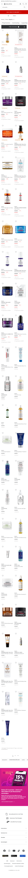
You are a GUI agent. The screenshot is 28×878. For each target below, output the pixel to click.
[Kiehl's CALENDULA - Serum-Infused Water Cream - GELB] (7, 164)
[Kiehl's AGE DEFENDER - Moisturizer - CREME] (20, 101)
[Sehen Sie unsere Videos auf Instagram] (9, 850)
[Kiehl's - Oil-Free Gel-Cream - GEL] (20, 228)
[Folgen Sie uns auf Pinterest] (23, 850)
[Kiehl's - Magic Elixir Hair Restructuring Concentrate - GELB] (20, 526)
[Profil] (20, 4)
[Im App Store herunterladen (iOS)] (14, 856)
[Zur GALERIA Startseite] (8, 4)
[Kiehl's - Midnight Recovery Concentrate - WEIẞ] (20, 322)
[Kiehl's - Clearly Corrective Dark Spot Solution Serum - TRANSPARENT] (20, 497)
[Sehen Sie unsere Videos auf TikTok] (18, 850)
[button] (9, 1)
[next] (18, 756)
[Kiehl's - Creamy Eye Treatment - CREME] (7, 440)
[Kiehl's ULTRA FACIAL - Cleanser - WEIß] (20, 468)
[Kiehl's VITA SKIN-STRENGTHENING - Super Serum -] (20, 196)
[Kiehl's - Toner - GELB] (7, 37)
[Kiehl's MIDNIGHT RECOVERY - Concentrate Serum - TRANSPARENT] (7, 69)
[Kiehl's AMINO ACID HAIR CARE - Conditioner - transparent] (7, 554)
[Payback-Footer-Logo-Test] (23, 856)
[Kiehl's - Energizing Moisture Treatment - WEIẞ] (20, 440)
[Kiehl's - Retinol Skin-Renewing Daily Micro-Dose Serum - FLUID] (7, 259)
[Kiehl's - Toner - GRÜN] (7, 412)
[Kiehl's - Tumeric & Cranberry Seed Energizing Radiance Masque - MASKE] (7, 133)
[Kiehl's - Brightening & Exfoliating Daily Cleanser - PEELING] (20, 670)
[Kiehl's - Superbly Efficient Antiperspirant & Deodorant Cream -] (20, 699)
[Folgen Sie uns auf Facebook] (4, 850)
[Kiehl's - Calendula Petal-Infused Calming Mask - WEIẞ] (7, 228)
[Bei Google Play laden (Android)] (5, 856)
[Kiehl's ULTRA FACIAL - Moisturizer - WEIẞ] (7, 383)
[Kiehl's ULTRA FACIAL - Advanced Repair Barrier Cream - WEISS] (7, 354)
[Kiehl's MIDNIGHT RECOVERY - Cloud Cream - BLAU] (7, 291)
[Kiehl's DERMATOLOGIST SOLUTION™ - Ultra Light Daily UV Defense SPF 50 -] (7, 670)
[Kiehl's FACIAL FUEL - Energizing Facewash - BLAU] (7, 468)
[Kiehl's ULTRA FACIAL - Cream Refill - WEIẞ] (20, 291)
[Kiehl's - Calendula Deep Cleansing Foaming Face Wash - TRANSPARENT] (20, 583)
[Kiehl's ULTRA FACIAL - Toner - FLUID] (7, 497)
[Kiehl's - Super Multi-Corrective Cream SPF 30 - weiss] (7, 101)
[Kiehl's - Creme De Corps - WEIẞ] (20, 383)
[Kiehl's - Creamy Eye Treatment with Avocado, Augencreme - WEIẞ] (7, 526)
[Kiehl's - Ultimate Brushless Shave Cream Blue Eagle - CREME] (20, 354)
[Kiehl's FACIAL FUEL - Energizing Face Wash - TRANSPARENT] (20, 554)
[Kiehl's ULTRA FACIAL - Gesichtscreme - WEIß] (7, 583)
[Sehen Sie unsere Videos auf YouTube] (14, 850)
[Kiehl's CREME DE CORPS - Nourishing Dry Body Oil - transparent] (20, 641)
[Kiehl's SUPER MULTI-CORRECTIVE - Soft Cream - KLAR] (7, 322)
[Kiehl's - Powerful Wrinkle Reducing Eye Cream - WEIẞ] (7, 612)
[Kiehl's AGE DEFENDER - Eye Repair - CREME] (20, 612)
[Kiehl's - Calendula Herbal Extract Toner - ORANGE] (20, 412)
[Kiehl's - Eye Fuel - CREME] (7, 728)
